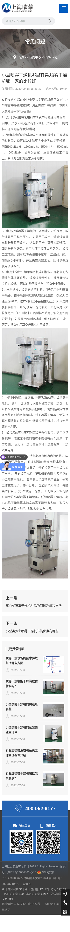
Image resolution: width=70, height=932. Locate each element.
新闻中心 (35, 57)
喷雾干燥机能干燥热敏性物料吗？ (22, 683)
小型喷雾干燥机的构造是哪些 (22, 707)
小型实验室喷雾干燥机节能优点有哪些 (32, 631)
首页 (21, 57)
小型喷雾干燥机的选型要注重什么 (22, 730)
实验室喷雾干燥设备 (36, 502)
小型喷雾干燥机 (39, 99)
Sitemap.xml (52, 903)
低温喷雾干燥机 (42, 420)
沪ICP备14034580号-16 (21, 872)
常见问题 (52, 57)
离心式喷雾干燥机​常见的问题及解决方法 (34, 605)
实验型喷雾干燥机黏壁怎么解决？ (22, 776)
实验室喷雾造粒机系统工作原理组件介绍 (22, 753)
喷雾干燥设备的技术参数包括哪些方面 (22, 660)
